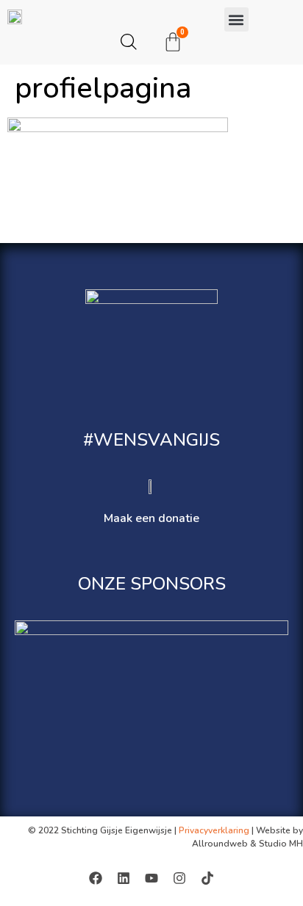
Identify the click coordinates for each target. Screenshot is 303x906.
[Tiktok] (207, 878)
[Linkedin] (123, 878)
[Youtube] (151, 878)
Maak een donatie (151, 518)
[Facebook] (95, 878)
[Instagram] (179, 878)
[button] (236, 19)
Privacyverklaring (214, 830)
